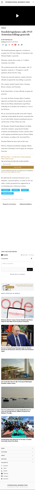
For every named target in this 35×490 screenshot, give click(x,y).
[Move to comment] (21, 44)
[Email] (18, 44)
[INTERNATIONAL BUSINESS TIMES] (17, 2)
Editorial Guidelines (26, 204)
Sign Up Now (10, 287)
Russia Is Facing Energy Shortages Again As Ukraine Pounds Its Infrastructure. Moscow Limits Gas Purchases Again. (17, 349)
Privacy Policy (16, 172)
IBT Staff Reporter (8, 39)
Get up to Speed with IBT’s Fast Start (24, 284)
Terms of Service (7, 172)
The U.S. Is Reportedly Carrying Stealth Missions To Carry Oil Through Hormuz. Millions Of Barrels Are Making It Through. (16, 411)
